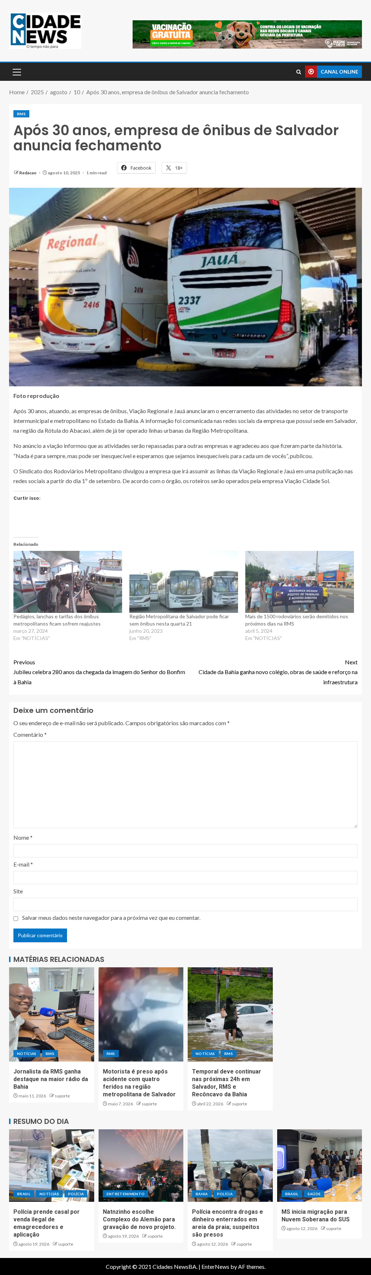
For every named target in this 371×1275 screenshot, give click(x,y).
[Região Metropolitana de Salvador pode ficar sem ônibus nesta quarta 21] (183, 582)
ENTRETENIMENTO (126, 1194)
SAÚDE (314, 1194)
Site (18, 891)
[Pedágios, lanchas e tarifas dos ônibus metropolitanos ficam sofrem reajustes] (67, 582)
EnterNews (215, 1266)
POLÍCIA (76, 1194)
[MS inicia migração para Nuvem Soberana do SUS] (319, 1165)
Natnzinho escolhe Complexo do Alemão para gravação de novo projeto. (139, 1219)
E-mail (23, 864)
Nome (23, 837)
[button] (16, 72)
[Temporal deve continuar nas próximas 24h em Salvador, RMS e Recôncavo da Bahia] (230, 1014)
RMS (21, 114)
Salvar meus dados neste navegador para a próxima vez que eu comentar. (111, 917)
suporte (62, 1096)
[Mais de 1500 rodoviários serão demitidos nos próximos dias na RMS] (299, 582)
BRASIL (23, 1194)
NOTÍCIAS (27, 1053)
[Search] (298, 72)
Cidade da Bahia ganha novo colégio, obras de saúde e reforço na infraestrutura (278, 672)
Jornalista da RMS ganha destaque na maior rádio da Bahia (50, 1079)
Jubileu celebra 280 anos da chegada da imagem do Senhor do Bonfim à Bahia (99, 672)
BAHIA (202, 1194)
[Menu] (16, 72)
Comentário (30, 734)
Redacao (28, 172)
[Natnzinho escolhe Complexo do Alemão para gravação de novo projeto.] (141, 1165)
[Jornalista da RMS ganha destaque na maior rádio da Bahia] (51, 1014)
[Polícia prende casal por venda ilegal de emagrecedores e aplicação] (51, 1165)
